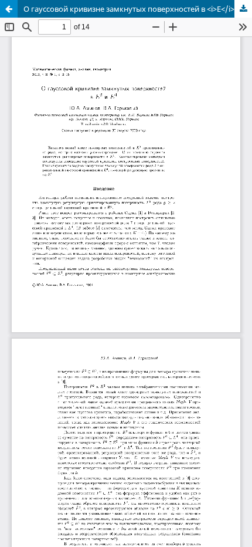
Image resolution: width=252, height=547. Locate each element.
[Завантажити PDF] (243, 9)
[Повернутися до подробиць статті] (9, 9)
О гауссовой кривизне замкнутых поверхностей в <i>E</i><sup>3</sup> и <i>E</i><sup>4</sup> (137, 9)
